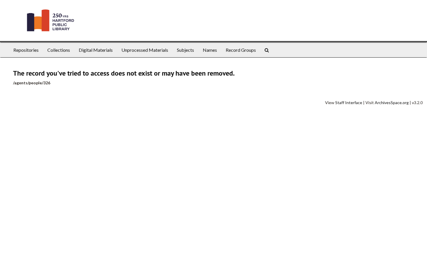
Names (210, 50)
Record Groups (241, 50)
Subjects (185, 50)
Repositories (26, 50)
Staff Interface (348, 102)
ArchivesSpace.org (392, 102)
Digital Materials (96, 50)
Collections (58, 50)
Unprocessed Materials (144, 50)
